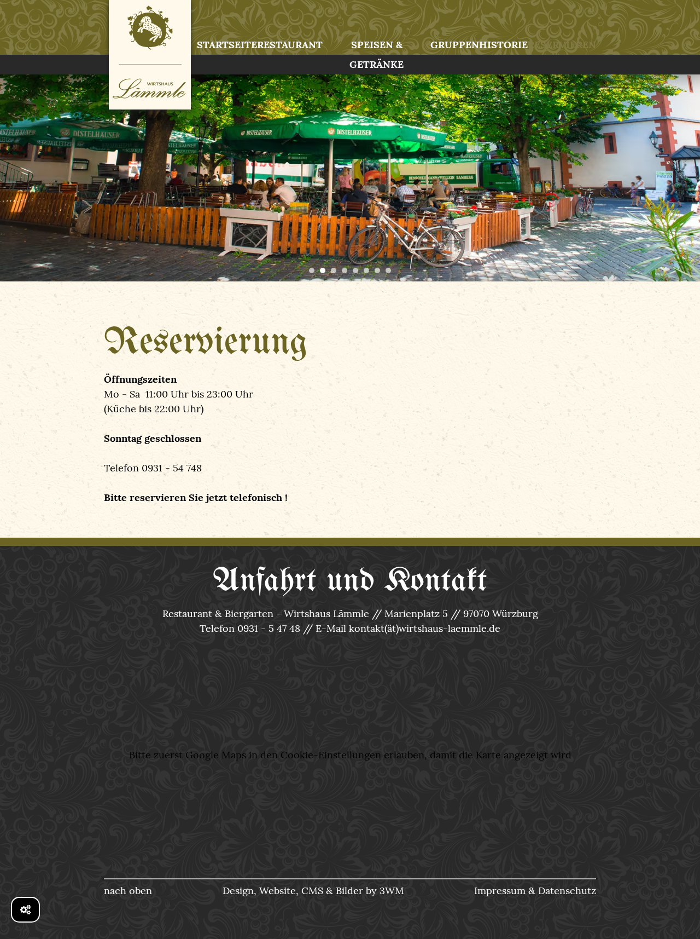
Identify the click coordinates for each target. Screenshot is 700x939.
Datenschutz (567, 890)
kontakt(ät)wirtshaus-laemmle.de (424, 628)
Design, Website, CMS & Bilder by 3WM (313, 890)
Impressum (500, 890)
